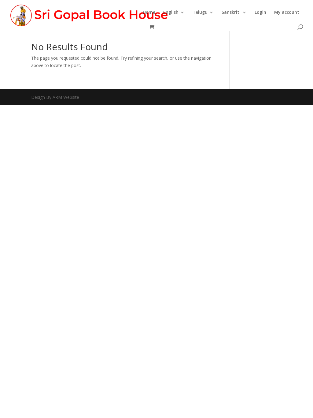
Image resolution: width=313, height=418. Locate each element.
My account (286, 12)
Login (260, 12)
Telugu (200, 12)
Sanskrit (231, 12)
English (171, 12)
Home (149, 12)
